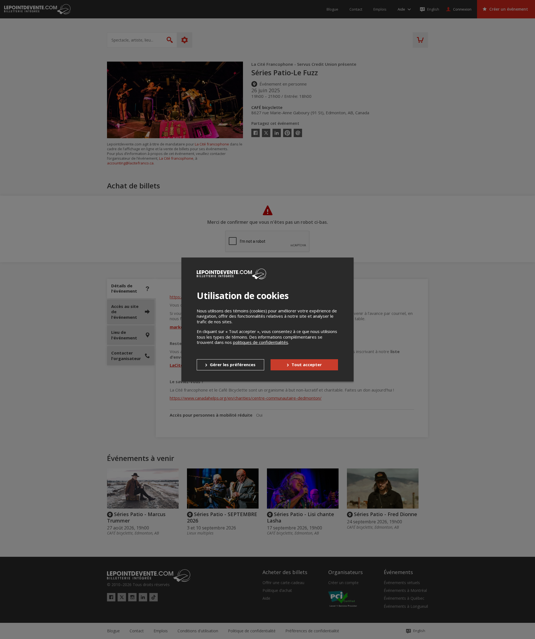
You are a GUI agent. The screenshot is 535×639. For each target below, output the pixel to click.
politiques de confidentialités (260, 342)
